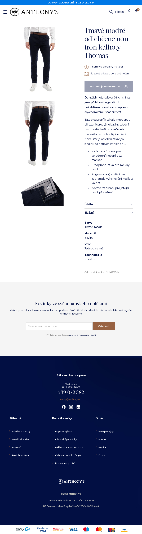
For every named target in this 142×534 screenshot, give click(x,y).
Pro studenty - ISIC (65, 463)
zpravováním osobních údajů (82, 335)
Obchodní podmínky (66, 439)
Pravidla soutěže (20, 455)
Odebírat (103, 326)
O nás (102, 455)
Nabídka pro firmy (21, 431)
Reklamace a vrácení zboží (69, 447)
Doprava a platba (63, 431)
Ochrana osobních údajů (68, 455)
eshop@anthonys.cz (71, 399)
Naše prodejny (106, 431)
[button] (109, 204)
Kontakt (103, 439)
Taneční (16, 447)
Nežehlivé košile (20, 439)
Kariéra (102, 447)
